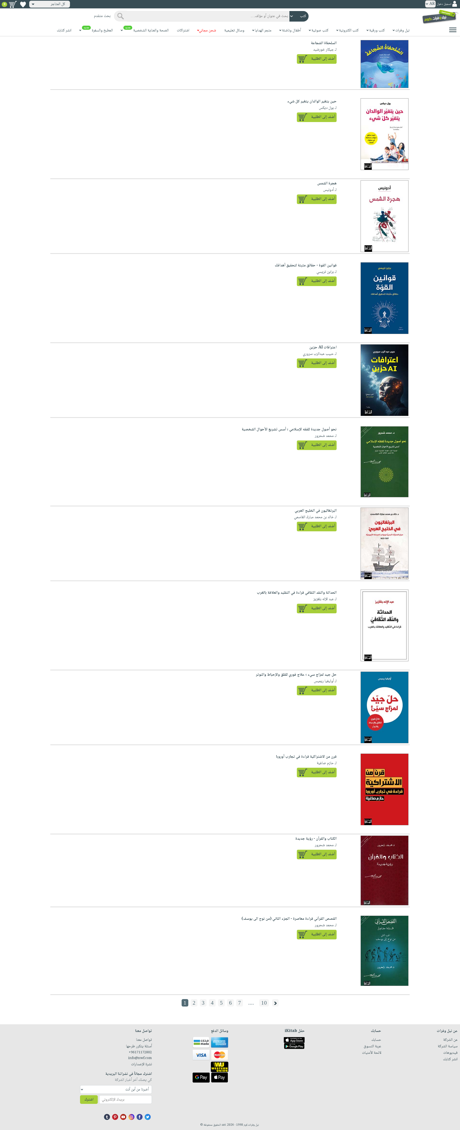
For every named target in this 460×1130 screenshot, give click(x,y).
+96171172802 (140, 1052)
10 (264, 1003)
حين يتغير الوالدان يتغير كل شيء (312, 101)
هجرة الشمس (327, 183)
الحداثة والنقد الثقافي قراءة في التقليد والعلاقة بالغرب (297, 593)
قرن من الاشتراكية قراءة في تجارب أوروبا (306, 757)
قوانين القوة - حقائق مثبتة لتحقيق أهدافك (306, 265)
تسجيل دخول (444, 4)
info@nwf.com (140, 1058)
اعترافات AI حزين (323, 347)
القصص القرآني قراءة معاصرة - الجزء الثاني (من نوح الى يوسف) (289, 919)
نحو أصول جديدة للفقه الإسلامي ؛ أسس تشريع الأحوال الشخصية (289, 429)
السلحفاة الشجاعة (324, 43)
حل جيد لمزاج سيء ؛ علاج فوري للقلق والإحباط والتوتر (296, 675)
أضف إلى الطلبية (323, 59)
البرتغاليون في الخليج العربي (316, 511)
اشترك (88, 1099)
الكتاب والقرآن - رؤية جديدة (316, 839)
